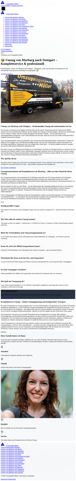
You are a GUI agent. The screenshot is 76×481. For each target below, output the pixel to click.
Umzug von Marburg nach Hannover (16, 39)
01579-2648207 (6, 5)
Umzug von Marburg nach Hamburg (16, 21)
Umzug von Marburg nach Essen (15, 35)
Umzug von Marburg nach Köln (15, 24)
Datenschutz (8, 46)
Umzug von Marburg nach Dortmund (16, 33)
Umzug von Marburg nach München (16, 23)
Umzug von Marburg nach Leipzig (16, 32)
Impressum (8, 44)
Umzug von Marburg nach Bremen (16, 37)
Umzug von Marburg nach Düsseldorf (17, 30)
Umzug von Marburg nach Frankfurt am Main (19, 26)
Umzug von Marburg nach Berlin (15, 19)
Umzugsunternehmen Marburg (14, 17)
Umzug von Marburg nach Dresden (16, 42)
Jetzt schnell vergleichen (8, 167)
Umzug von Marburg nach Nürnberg (16, 40)
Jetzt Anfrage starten (7, 298)
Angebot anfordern (17, 5)
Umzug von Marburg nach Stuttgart (16, 28)
